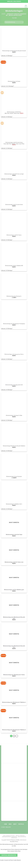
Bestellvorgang (20, 835)
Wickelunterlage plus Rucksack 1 (14, 296)
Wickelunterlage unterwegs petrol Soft (14, 384)
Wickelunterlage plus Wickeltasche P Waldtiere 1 (14, 702)
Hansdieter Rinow (14, 841)
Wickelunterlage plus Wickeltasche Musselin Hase (14, 646)
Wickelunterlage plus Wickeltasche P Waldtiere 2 (14, 729)
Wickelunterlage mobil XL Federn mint (14, 562)
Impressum (14, 837)
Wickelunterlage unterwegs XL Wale (14, 415)
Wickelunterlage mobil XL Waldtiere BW (14, 265)
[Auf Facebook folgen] (21, 828)
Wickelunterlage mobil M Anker (14, 111)
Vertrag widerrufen (8, 855)
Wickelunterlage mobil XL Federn (14, 235)
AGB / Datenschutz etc (9, 835)
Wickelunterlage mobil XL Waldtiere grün (14, 589)
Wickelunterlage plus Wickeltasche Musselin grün (14, 618)
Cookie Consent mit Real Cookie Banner (10, 860)
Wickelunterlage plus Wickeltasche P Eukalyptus (14, 323)
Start (3, 14)
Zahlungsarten (22, 836)
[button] (14, 1)
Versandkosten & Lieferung (9, 836)
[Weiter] (17, 736)
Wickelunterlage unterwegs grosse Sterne (14, 354)
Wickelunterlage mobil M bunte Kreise (14, 142)
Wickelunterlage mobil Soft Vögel (14, 534)
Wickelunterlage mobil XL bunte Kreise (14, 204)
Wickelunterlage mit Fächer (14, 81)
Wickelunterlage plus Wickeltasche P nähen (14, 674)
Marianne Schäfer (15, 839)
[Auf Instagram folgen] (23, 828)
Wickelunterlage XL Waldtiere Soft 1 (14, 504)
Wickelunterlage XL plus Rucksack (14, 476)
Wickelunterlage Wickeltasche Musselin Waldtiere (14, 445)
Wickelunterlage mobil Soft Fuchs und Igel (14, 174)
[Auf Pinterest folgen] (26, 828)
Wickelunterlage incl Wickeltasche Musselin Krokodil (14, 50)
